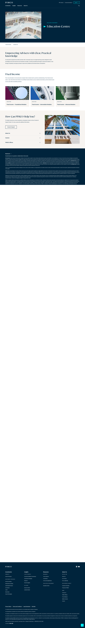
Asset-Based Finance (9, 585)
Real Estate (7, 591)
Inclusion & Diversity (65, 585)
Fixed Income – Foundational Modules (16, 104)
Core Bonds (7, 587)
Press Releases (65, 596)
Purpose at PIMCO (65, 587)
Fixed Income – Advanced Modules (66, 104)
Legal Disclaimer (26, 606)
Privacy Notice (8, 606)
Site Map (33, 606)
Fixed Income (8, 44)
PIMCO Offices (9, 142)
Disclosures (7, 153)
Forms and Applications (47, 580)
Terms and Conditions (17, 606)
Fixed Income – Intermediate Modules (42, 104)
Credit (6, 589)
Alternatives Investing (9, 583)
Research (26, 580)
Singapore (61, 2)
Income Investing (8, 581)
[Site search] (79, 6)
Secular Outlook (27, 587)
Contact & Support (11, 127)
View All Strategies (8, 594)
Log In (76, 2)
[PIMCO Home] (9, 2)
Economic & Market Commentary (30, 576)
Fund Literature (46, 576)
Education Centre (46, 585)
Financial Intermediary (68, 2)
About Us (7, 133)
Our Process (64, 578)
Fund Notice (45, 578)
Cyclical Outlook (27, 589)
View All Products (8, 576)
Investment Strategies (28, 578)
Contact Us (15, 44)
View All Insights (27, 582)
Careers (7, 138)
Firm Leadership (65, 580)
